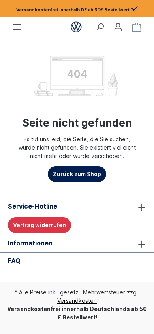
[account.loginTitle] (118, 26)
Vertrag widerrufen (39, 225)
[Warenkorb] (136, 26)
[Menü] (17, 26)
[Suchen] (100, 26)
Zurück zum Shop (77, 174)
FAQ (14, 261)
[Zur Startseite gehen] (76, 27)
